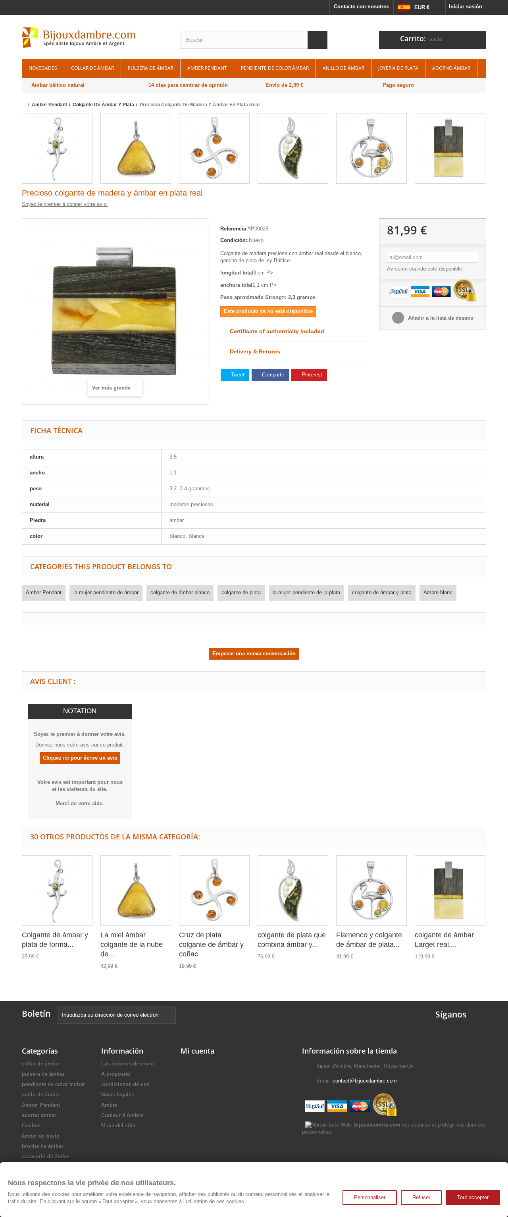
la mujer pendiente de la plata (306, 592)
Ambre (109, 1105)
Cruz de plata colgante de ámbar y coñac (211, 944)
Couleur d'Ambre (122, 1115)
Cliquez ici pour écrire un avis (80, 758)
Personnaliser (369, 1197)
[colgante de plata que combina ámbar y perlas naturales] (293, 148)
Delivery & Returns (252, 351)
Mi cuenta (197, 1051)
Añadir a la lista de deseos (439, 318)
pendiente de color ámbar (275, 68)
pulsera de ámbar (150, 68)
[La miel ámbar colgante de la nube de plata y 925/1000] (135, 148)
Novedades (43, 68)
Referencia (233, 229)
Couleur (31, 1126)
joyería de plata (398, 68)
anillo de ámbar (343, 68)
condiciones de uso (125, 1084)
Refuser (421, 1197)
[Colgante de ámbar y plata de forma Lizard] (57, 148)
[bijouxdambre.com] (95, 37)
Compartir (272, 375)
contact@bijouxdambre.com (365, 1081)
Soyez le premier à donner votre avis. (65, 204)
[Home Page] (24, 105)
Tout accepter (473, 1197)
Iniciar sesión (465, 7)
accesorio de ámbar (46, 1156)
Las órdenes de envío (127, 1064)
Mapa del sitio (118, 1126)
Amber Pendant (207, 68)
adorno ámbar (451, 68)
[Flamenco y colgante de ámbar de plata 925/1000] (371, 148)
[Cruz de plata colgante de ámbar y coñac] (214, 148)
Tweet (236, 375)
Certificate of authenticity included (274, 331)
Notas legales (117, 1095)
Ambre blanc (437, 592)
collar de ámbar (92, 68)
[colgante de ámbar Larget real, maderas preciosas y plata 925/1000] (450, 148)
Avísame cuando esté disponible (424, 269)
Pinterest (311, 375)
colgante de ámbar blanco (180, 592)
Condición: (233, 240)
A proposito (115, 1074)
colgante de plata (241, 592)
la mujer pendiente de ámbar (106, 592)
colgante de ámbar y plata (382, 592)
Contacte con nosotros (361, 7)
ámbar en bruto (41, 1136)
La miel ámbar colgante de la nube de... (131, 944)
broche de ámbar (43, 1146)
